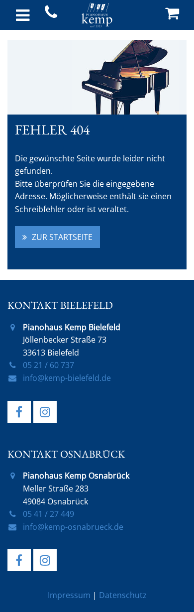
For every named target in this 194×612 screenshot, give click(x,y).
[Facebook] (19, 412)
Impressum (69, 595)
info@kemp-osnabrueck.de (73, 526)
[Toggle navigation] (22, 15)
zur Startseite (62, 237)
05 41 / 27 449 (48, 513)
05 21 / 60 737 (48, 365)
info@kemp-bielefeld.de (67, 377)
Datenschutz (123, 595)
